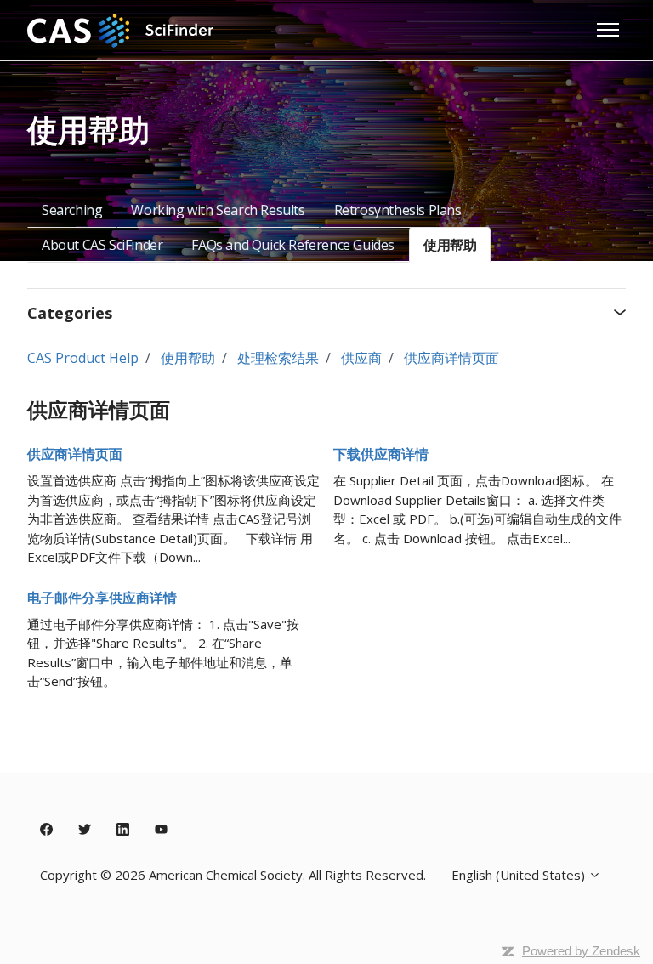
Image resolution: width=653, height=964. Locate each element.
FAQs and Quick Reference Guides (293, 244)
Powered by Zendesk (581, 951)
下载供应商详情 (381, 454)
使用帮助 (449, 244)
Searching (72, 210)
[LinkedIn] (123, 830)
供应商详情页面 (451, 358)
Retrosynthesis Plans (398, 210)
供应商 (361, 358)
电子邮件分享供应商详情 (102, 597)
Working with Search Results (217, 210)
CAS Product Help (83, 358)
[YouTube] (161, 830)
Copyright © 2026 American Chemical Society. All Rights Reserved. (233, 874)
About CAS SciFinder (102, 244)
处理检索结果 (278, 358)
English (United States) (519, 874)
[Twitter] (84, 830)
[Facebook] (46, 830)
